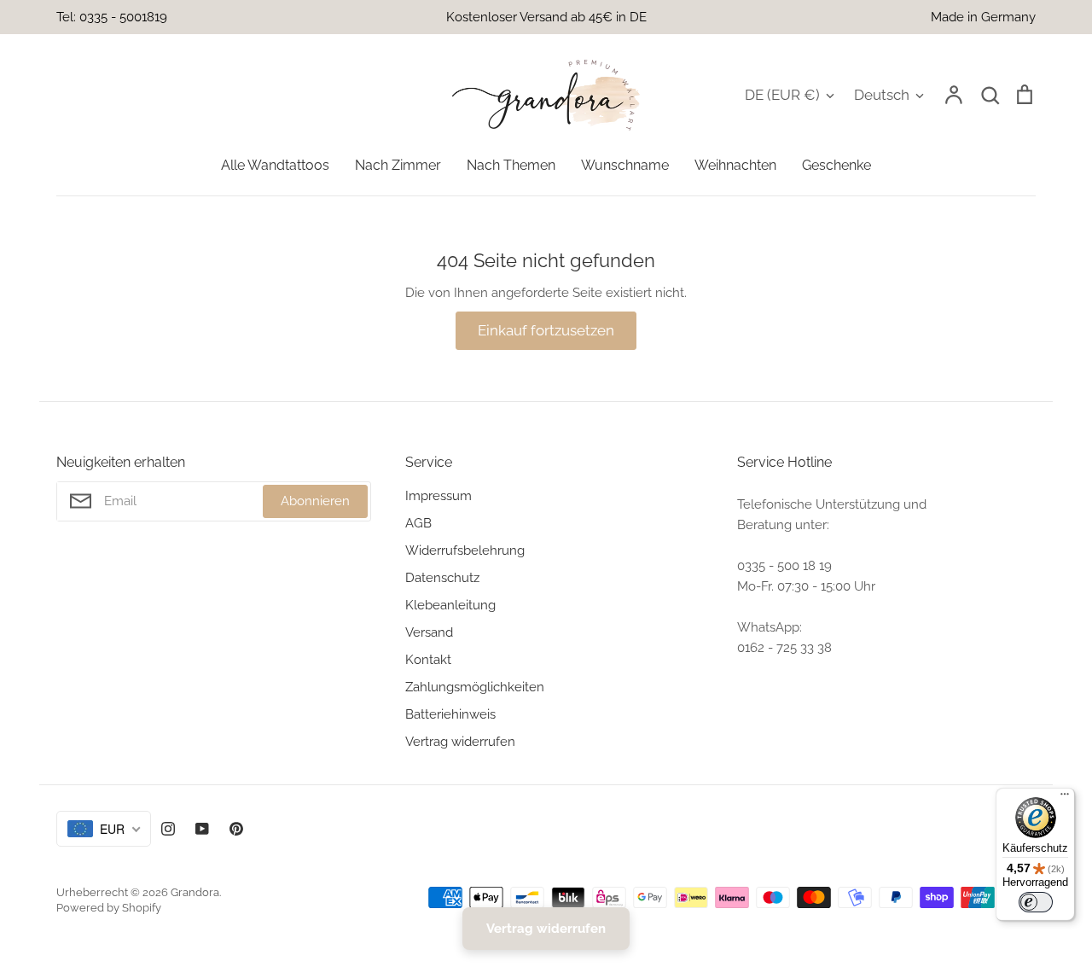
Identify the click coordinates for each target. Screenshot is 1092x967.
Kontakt (428, 659)
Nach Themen (511, 165)
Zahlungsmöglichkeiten (474, 687)
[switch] (1036, 902)
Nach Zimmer (398, 165)
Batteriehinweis (450, 714)
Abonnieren (315, 501)
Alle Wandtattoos (275, 165)
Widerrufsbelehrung (465, 550)
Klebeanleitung (450, 605)
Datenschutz (442, 577)
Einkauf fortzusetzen (546, 330)
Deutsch (881, 94)
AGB (418, 523)
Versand (429, 632)
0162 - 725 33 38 (784, 647)
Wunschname (625, 165)
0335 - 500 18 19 (784, 566)
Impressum (438, 496)
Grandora (195, 892)
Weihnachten (735, 165)
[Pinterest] (236, 829)
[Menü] (1064, 798)
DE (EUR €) (782, 94)
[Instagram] (168, 829)
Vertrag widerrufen (460, 741)
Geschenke (836, 165)
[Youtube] (202, 829)
